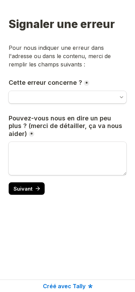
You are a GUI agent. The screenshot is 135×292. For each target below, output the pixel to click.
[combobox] (67, 97)
